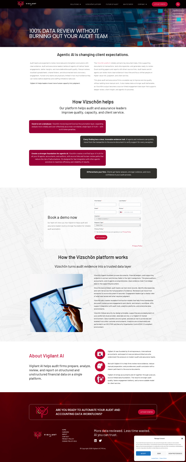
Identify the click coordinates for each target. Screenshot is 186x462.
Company (141, 4)
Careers (65, 432)
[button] (182, 439)
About (64, 434)
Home (64, 430)
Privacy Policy (163, 458)
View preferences (175, 453)
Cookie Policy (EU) (69, 441)
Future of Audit (112, 4)
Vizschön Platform (93, 4)
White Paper (128, 4)
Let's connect (101, 237)
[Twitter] (100, 440)
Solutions (74, 4)
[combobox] (121, 212)
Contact (65, 436)
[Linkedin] (95, 440)
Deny (159, 453)
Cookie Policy (154, 458)
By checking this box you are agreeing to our (114, 232)
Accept (143, 453)
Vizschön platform (104, 63)
